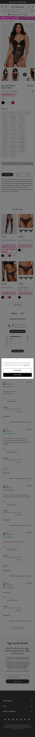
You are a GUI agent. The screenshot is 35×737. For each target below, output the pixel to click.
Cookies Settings (17, 370)
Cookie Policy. (26, 365)
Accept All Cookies (17, 374)
